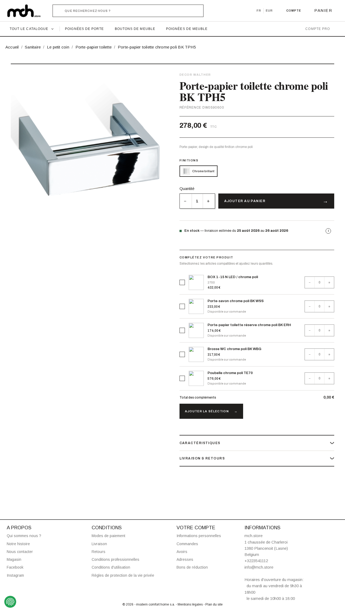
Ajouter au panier (244, 201)
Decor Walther (195, 74)
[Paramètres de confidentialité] (10, 602)
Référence (190, 107)
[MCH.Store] (26, 11)
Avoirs (182, 551)
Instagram (15, 575)
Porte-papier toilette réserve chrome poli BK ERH (249, 325)
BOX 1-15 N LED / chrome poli (233, 277)
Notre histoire (18, 544)
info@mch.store (258, 567)
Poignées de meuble (187, 29)
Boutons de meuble (135, 29)
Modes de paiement (108, 536)
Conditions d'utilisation (111, 567)
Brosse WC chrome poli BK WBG (234, 349)
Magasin (14, 559)
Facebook (15, 567)
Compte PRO (317, 29)
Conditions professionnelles (115, 559)
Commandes (187, 544)
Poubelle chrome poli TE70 (230, 373)
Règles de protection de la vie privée (123, 575)
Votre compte (196, 527)
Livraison (99, 544)
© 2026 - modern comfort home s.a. (149, 604)
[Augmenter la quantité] (209, 201)
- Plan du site (213, 604)
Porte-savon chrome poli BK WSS (236, 301)
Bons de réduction (192, 567)
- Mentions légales (189, 604)
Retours (98, 551)
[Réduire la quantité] (185, 201)
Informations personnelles (199, 536)
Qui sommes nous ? (24, 536)
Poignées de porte (84, 29)
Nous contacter (20, 551)
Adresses (185, 559)
